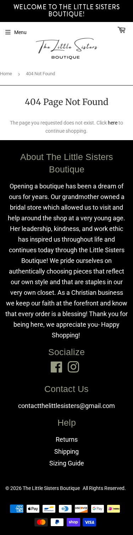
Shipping (66, 451)
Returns (67, 439)
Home (6, 73)
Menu (20, 32)
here (112, 123)
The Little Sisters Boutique (51, 488)
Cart (102, 30)
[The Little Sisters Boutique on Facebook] (56, 367)
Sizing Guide (66, 463)
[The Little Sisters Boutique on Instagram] (73, 367)
